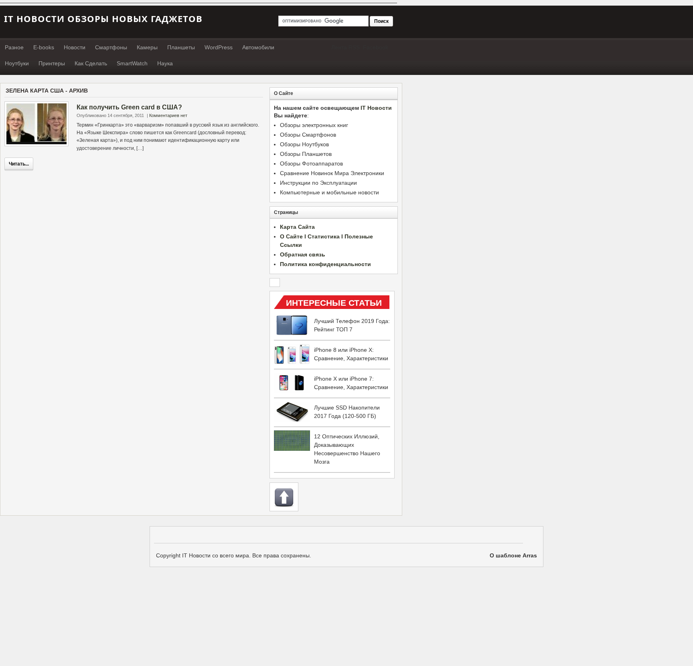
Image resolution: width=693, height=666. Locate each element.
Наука (165, 63)
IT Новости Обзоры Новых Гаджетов (103, 18)
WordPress (219, 47)
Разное (14, 47)
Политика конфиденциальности (325, 264)
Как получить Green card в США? (129, 107)
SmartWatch (132, 63)
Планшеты (181, 47)
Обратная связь (302, 254)
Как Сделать (91, 63)
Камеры (147, 47)
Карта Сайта (297, 227)
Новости (74, 47)
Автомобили (258, 47)
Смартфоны (111, 47)
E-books (43, 47)
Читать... (19, 164)
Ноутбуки (17, 63)
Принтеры (51, 63)
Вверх (284, 497)
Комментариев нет (168, 115)
